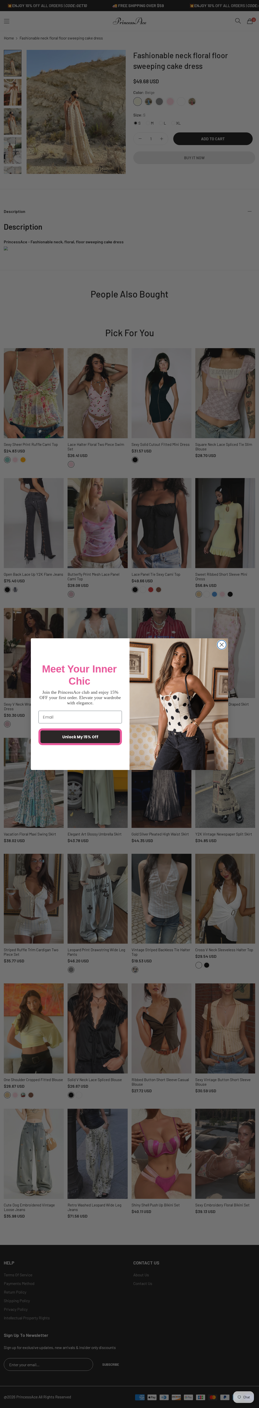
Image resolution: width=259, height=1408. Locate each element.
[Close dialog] (221, 644)
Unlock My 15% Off (80, 737)
